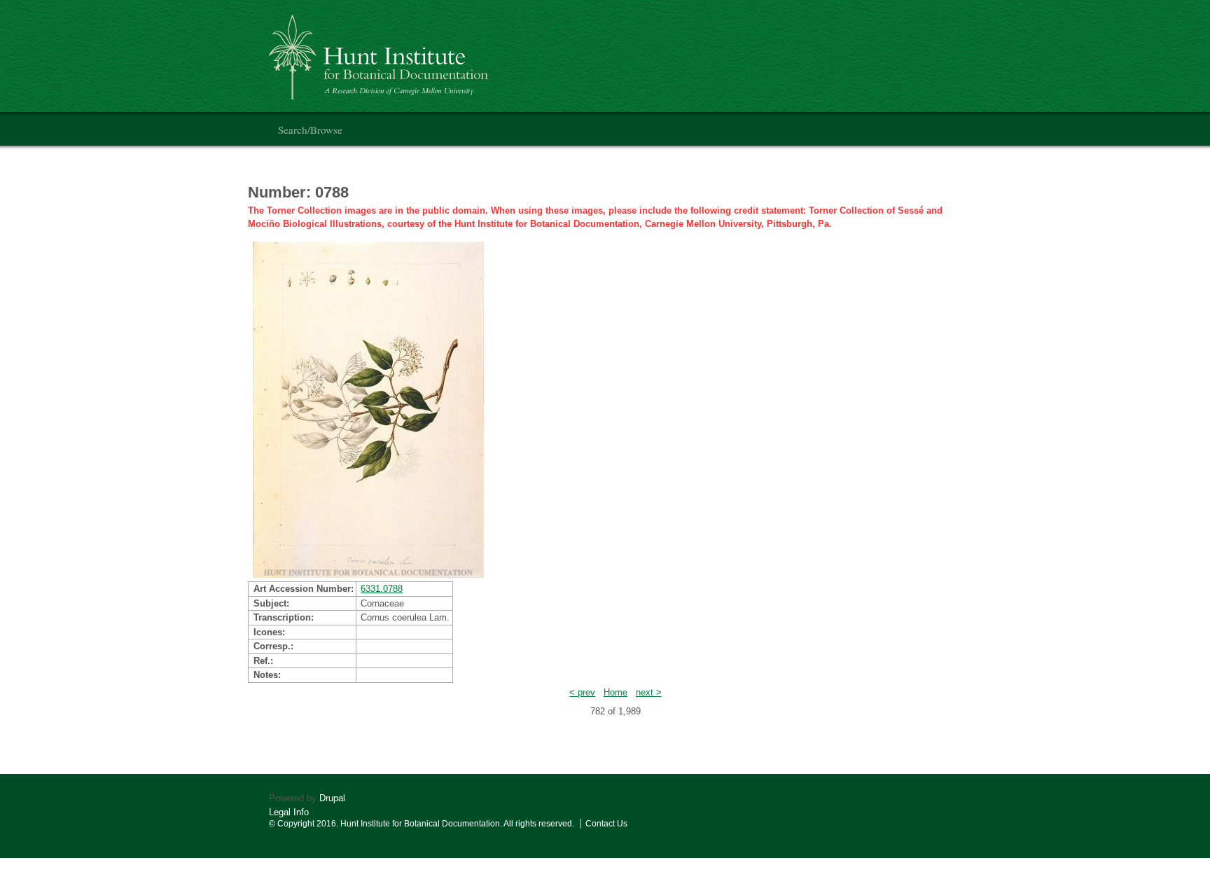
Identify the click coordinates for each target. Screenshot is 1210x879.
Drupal (332, 798)
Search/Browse (310, 130)
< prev (582, 692)
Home (615, 692)
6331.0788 (382, 588)
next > (649, 692)
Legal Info (289, 812)
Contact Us (606, 824)
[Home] (380, 51)
